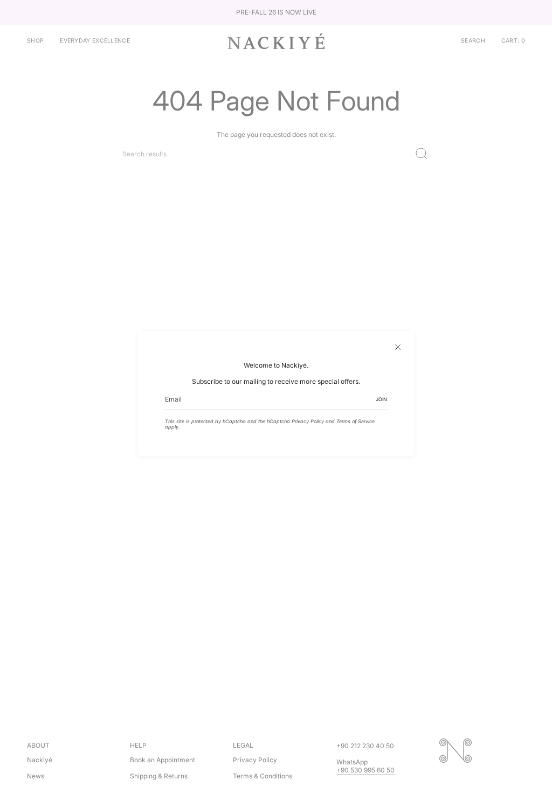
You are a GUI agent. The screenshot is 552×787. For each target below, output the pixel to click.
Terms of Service (355, 421)
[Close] (397, 347)
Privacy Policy (308, 421)
